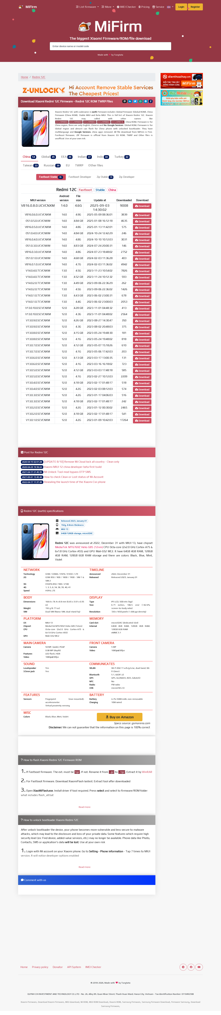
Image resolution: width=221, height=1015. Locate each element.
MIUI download (72, 1002)
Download (143, 206)
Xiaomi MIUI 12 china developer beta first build (73, 467)
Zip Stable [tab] (104, 176)
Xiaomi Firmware (29, 1002)
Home (24, 77)
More (108, 6)
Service (159, 6)
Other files (95, 165)
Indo (102, 156)
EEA (66, 156)
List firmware (88, 6)
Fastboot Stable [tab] (50, 176)
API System (74, 967)
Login (181, 6)
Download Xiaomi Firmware (51, 1002)
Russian (51, 165)
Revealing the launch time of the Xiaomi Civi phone (74, 482)
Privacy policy (40, 967)
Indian (84, 156)
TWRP (79, 165)
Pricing (145, 6)
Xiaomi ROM (115, 1002)
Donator (58, 967)
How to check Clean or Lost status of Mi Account (73, 477)
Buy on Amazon (121, 717)
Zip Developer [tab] (126, 176)
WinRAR (147, 772)
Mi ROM (84, 1002)
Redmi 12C (38, 77)
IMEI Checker (127, 6)
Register (195, 6)
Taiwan (30, 165)
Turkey (121, 156)
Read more (84, 807)
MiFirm (31, 7)
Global (48, 156)
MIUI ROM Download (98, 1002)
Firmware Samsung (180, 1002)
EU (68, 165)
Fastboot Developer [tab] (80, 176)
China (29, 156)
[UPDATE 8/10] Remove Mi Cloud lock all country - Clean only (81, 461)
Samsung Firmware (131, 1002)
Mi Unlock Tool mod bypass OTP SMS (67, 472)
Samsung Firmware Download (156, 1002)
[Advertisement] (87, 434)
